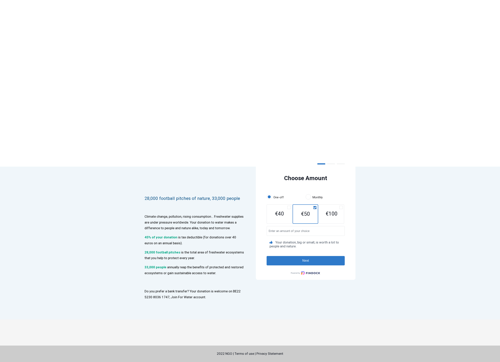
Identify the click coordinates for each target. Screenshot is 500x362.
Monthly (317, 197)
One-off (278, 197)
